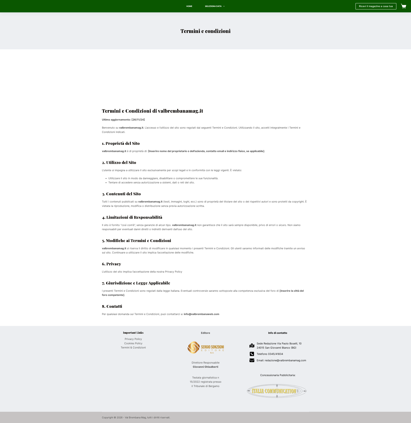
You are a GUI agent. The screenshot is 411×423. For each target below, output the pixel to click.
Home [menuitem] (189, 6)
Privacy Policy (133, 339)
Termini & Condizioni (133, 347)
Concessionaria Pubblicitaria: (277, 375)
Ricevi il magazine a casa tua (376, 6)
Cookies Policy (133, 343)
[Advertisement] (205, 83)
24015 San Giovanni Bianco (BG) (276, 347)
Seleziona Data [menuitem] (213, 6)
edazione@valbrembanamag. (283, 360)
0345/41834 (275, 354)
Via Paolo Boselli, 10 (289, 343)
